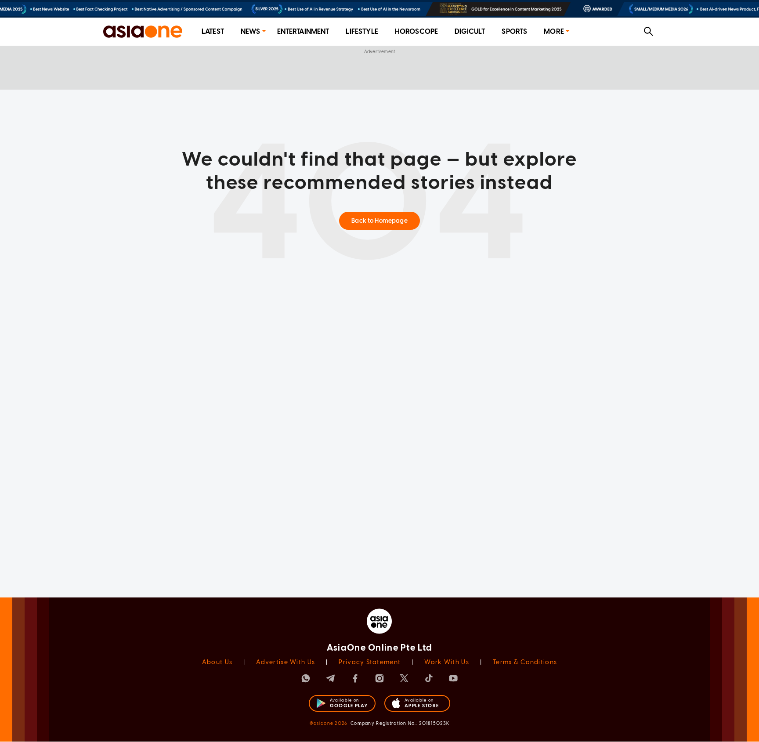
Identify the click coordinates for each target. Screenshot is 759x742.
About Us (217, 662)
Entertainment (303, 31)
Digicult (470, 31)
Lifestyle (362, 31)
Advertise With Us (285, 662)
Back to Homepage (379, 220)
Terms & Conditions (525, 662)
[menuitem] (212, 32)
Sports (514, 31)
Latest (213, 31)
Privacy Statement (370, 662)
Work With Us (446, 662)
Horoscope (416, 31)
